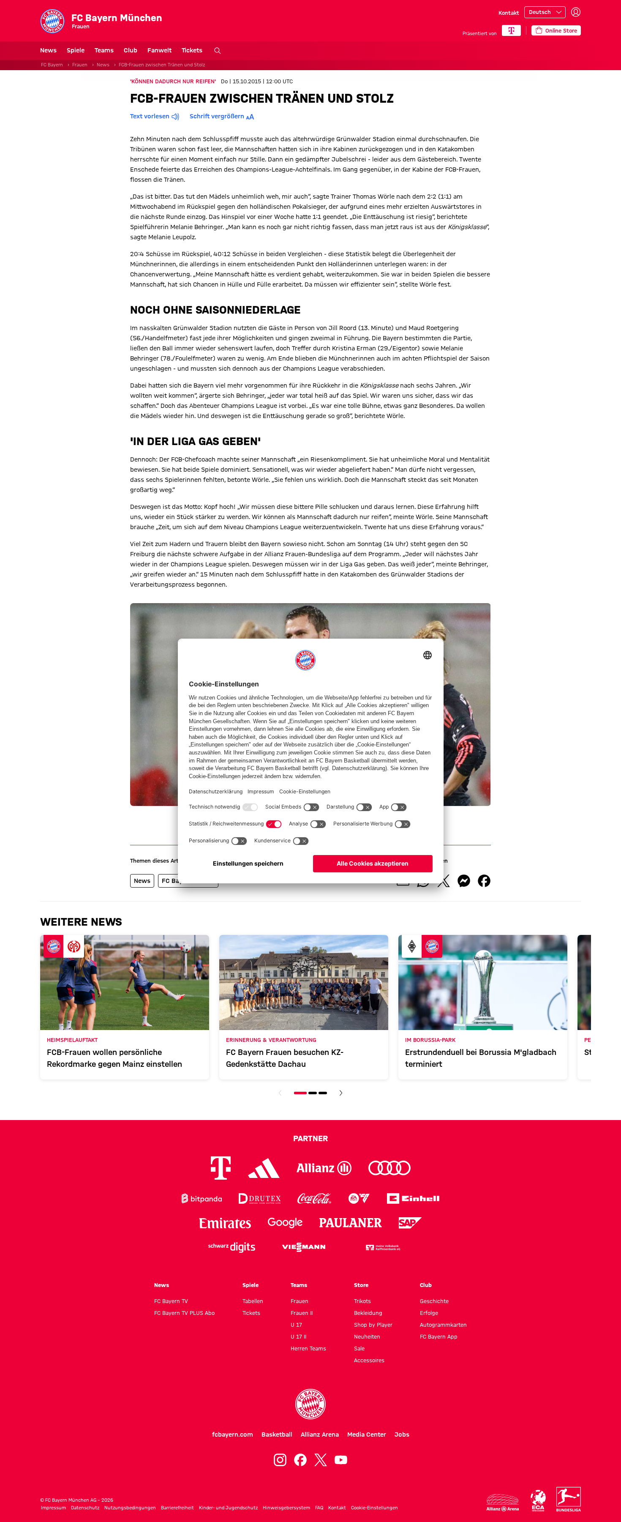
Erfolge (429, 1313)
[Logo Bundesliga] (568, 1499)
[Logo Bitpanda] (202, 1198)
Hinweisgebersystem (286, 1507)
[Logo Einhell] (413, 1198)
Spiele (75, 50)
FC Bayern (52, 64)
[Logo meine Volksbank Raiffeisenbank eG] (382, 1247)
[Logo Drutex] (260, 1198)
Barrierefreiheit (177, 1507)
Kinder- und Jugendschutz (228, 1507)
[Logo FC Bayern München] (310, 1404)
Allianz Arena (320, 1434)
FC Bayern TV (171, 1301)
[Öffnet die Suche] (217, 51)
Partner (310, 1138)
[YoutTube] (341, 1460)
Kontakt (508, 13)
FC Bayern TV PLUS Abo (184, 1313)
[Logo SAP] (410, 1223)
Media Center (366, 1434)
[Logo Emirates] (225, 1223)
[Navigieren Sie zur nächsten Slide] (341, 1093)
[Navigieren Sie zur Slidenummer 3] (323, 1093)
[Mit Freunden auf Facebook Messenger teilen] (464, 881)
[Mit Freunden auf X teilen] (443, 881)
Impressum (53, 1507)
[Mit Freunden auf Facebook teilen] (484, 881)
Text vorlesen (149, 116)
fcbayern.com (232, 1434)
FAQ (319, 1507)
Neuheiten (367, 1336)
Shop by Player (373, 1325)
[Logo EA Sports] (359, 1198)
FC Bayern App (439, 1336)
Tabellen (252, 1301)
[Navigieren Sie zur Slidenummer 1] (300, 1093)
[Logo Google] (285, 1223)
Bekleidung (368, 1313)
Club (130, 50)
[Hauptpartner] (511, 30)
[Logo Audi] (389, 1168)
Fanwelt (159, 50)
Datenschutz (85, 1507)
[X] (320, 1460)
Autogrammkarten (443, 1325)
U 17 (296, 1325)
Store (361, 1285)
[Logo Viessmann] (303, 1247)
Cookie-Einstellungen (374, 1507)
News (48, 50)
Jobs (402, 1434)
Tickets (192, 50)
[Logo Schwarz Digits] (232, 1247)
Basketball (276, 1434)
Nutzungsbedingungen (130, 1507)
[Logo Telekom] (220, 1168)
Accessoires (369, 1360)
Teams (104, 50)
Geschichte (434, 1301)
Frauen (79, 64)
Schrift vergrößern (217, 116)
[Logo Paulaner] (350, 1222)
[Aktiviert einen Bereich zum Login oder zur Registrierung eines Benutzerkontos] (576, 12)
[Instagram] (280, 1460)
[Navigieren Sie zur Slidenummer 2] (312, 1093)
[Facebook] (300, 1460)
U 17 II (298, 1336)
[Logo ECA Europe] (538, 1500)
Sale (359, 1348)
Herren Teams (308, 1348)
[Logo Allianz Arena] (502, 1502)
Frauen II (302, 1313)
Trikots (362, 1301)
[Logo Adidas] (264, 1167)
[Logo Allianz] (324, 1168)
